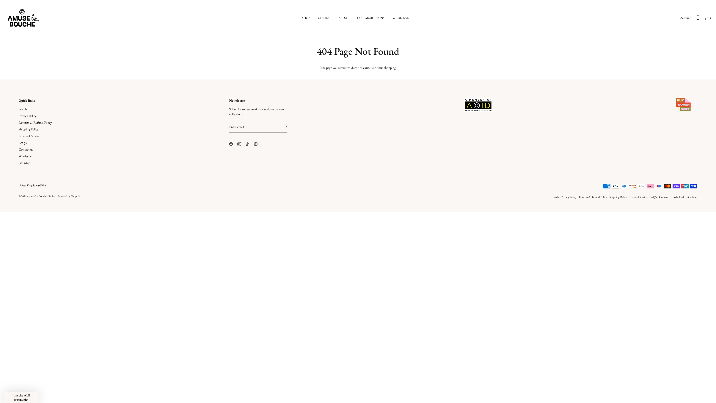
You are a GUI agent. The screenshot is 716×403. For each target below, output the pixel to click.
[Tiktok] (247, 143)
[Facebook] (231, 143)
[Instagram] (239, 143)
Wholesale (25, 156)
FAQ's (23, 142)
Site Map (24, 163)
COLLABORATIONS (370, 18)
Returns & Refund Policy (35, 122)
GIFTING (324, 18)
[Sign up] (285, 127)
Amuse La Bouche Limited (41, 196)
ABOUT (344, 18)
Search (23, 109)
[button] (21, 397)
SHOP (306, 18)
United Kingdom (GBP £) (33, 185)
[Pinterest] (255, 143)
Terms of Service (29, 136)
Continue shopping (383, 67)
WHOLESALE (401, 18)
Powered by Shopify (69, 196)
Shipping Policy (28, 129)
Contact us (26, 149)
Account (685, 18)
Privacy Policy (27, 116)
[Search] (698, 18)
